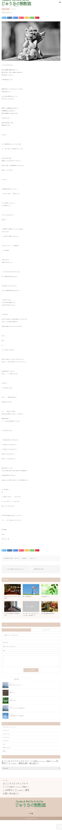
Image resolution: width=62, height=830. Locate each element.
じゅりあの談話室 (28, 818)
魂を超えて (34, 763)
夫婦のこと (44, 761)
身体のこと (15, 763)
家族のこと (25, 558)
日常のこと (11, 790)
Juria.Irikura (10, 558)
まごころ (6, 761)
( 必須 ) (5, 642)
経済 (12, 763)
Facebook (30, 813)
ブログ (5, 9)
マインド (29, 761)
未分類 (4, 751)
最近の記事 (16, 679)
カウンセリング (6, 730)
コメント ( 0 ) (16, 629)
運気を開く (24, 763)
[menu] (59, 2)
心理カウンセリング (7, 747)
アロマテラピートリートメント (9, 727)
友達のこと (37, 761)
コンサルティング (6, 733)
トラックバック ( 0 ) (45, 629)
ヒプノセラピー (6, 740)
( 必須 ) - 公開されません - (9, 646)
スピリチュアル (6, 737)
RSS (32, 813)
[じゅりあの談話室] (31, 807)
